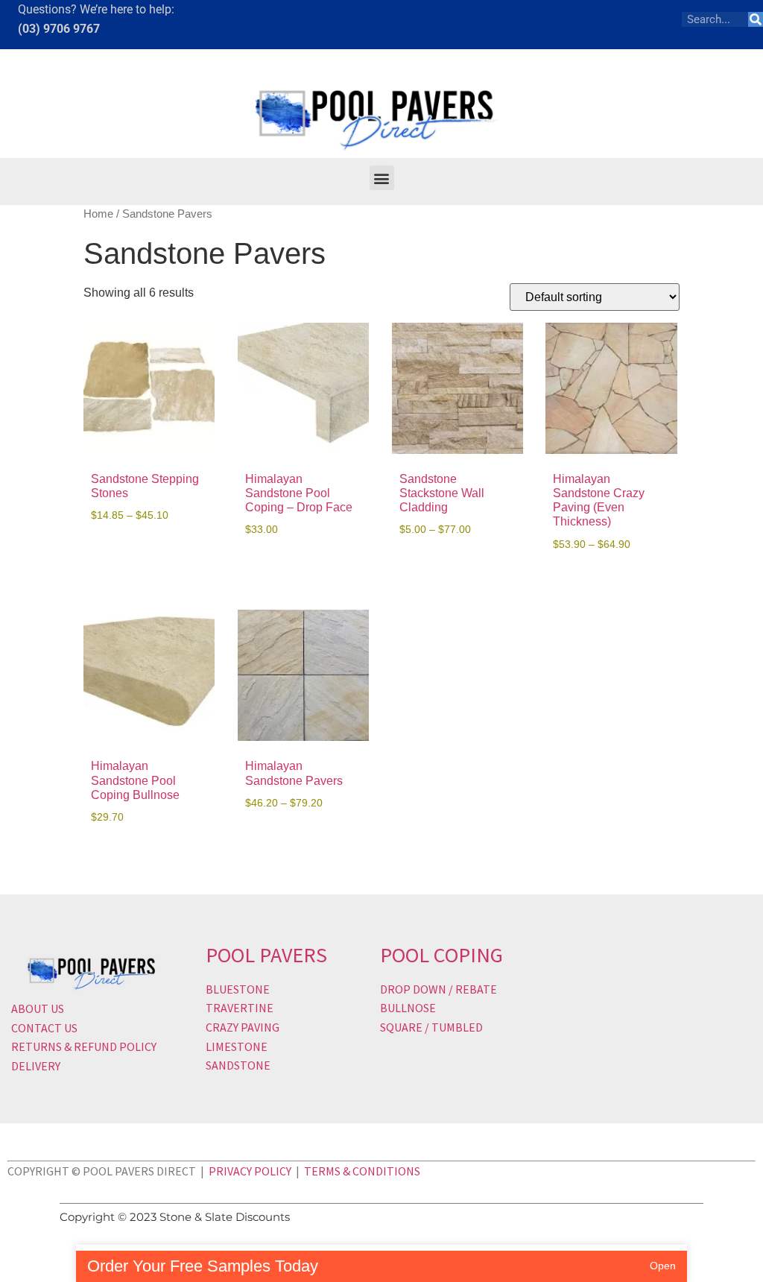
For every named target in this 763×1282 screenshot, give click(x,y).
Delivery (35, 1065)
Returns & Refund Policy (83, 1046)
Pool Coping (441, 954)
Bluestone (238, 989)
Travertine (239, 1007)
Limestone (236, 1046)
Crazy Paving (242, 1027)
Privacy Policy (250, 1170)
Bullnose (408, 1007)
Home (98, 214)
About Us (37, 1008)
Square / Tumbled (431, 1027)
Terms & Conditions (362, 1170)
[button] (382, 177)
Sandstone (238, 1065)
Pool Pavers (266, 954)
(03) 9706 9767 (59, 29)
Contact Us (44, 1027)
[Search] (755, 19)
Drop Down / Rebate (438, 989)
